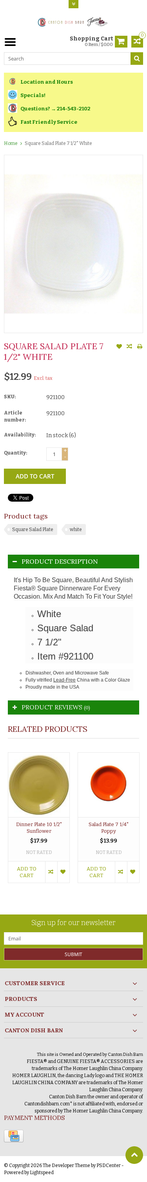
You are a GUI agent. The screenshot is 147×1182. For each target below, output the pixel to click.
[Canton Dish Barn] (73, 21)
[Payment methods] (14, 1136)
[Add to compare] (129, 347)
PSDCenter (108, 1165)
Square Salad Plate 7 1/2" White (58, 143)
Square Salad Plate (32, 529)
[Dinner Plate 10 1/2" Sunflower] (38, 785)
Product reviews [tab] (56, 707)
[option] (39, 821)
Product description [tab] (60, 561)
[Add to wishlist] (119, 347)
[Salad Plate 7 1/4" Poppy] (108, 785)
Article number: (15, 416)
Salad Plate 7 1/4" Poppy (109, 827)
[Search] (137, 58)
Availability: (20, 435)
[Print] (139, 347)
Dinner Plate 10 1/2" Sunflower (39, 827)
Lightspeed (42, 1172)
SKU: (10, 396)
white (76, 529)
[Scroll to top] (134, 1155)
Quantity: (15, 453)
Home (11, 143)
